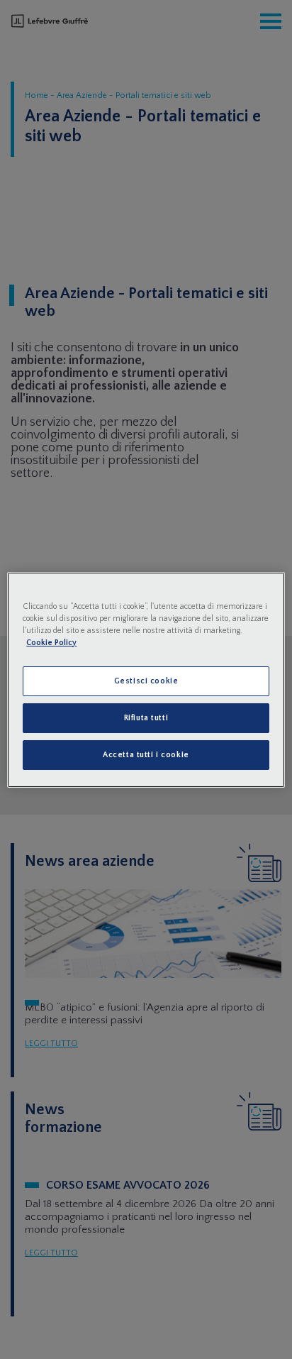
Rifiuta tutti (146, 717)
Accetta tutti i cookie (146, 754)
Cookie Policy (51, 642)
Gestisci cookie (146, 681)
